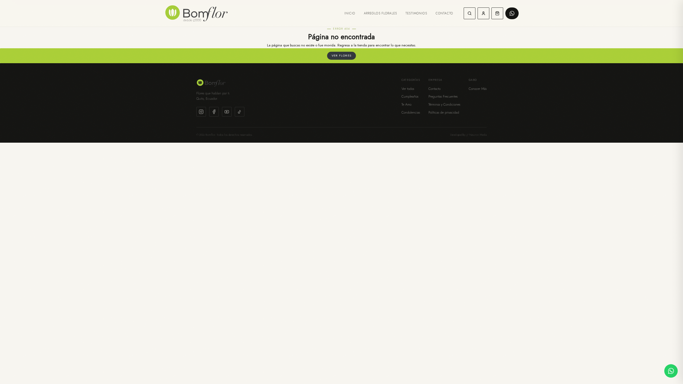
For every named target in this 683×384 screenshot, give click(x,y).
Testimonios (416, 13)
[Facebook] (214, 112)
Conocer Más (478, 88)
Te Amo (406, 104)
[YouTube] (227, 112)
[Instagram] (201, 112)
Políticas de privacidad (443, 112)
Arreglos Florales (380, 13)
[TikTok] (239, 112)
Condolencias (411, 112)
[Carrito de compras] (497, 13)
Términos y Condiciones (444, 104)
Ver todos (408, 88)
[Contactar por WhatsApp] (671, 371)
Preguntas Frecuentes (443, 96)
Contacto (444, 13)
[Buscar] (469, 13)
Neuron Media (478, 135)
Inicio (349, 13)
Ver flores (341, 55)
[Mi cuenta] (483, 13)
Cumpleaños (410, 96)
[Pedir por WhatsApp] (512, 13)
